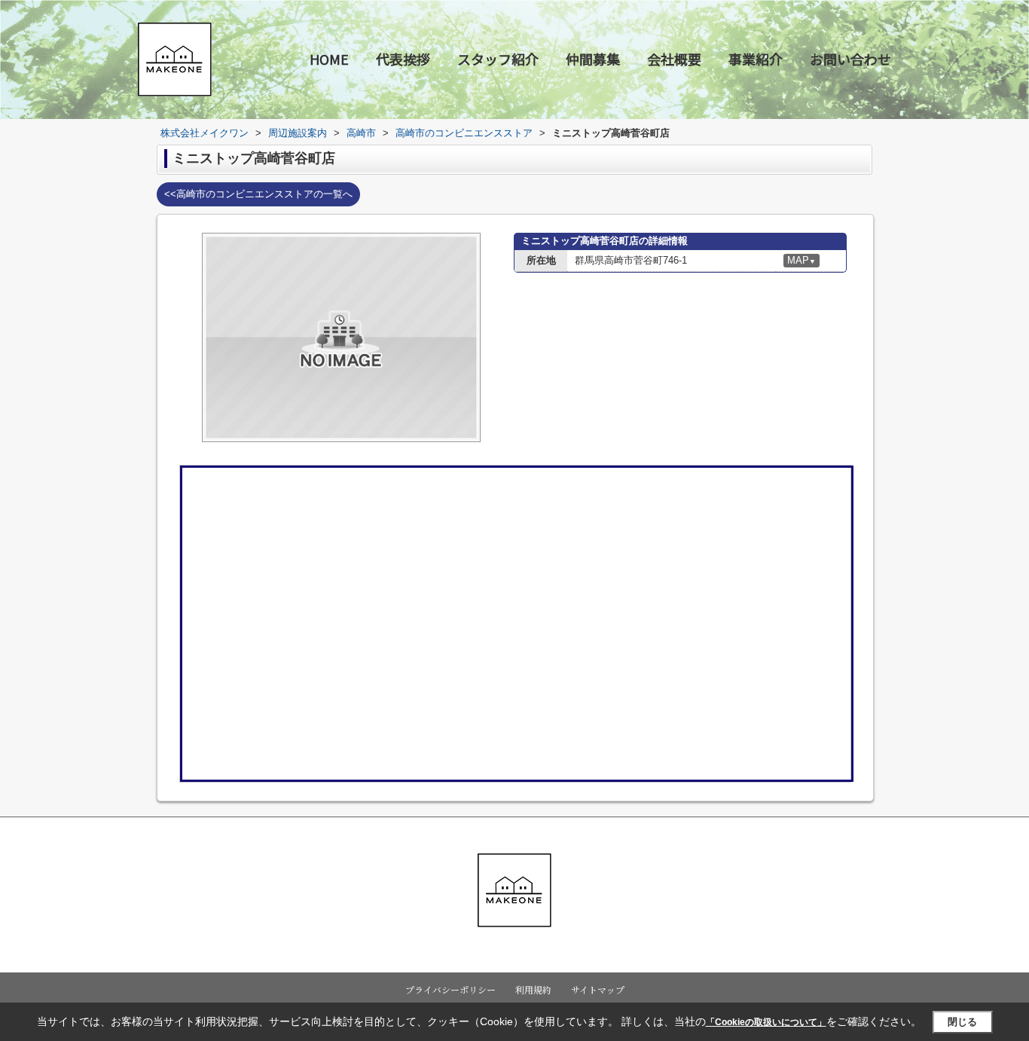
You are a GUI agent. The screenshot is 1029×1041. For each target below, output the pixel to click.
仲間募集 (593, 59)
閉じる (962, 1021)
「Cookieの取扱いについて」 (766, 1022)
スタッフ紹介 (498, 59)
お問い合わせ (850, 59)
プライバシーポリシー (450, 989)
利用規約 (533, 989)
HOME (329, 59)
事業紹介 (755, 59)
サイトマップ (597, 989)
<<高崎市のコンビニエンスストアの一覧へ (258, 194)
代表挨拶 (403, 59)
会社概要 (674, 59)
